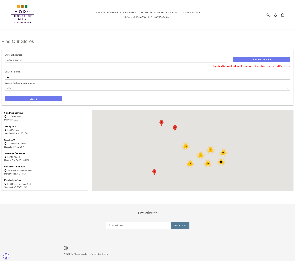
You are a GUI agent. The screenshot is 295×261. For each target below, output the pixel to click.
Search (33, 99)
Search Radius (12, 71)
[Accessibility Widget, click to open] (6, 256)
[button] (154, 172)
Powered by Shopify (99, 254)
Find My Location (261, 59)
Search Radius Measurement (20, 83)
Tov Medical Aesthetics (80, 254)
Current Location (14, 55)
